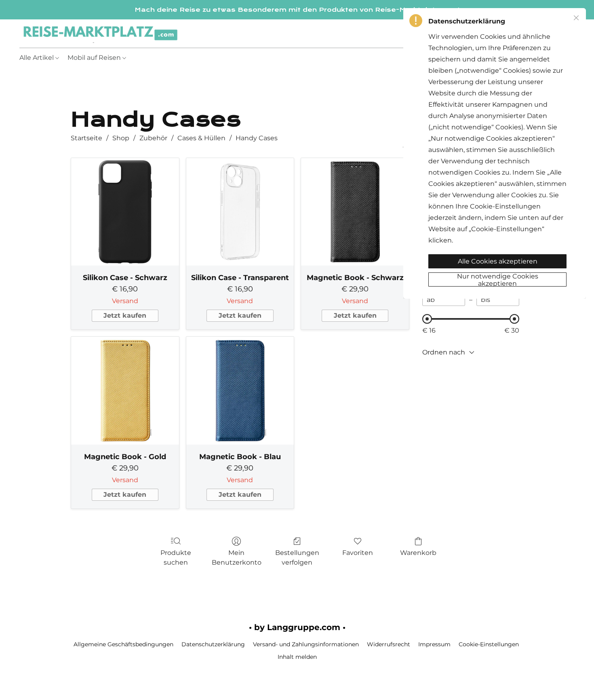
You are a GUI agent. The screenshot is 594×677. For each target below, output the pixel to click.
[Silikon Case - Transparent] (240, 212)
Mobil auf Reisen (94, 57)
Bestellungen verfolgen (297, 557)
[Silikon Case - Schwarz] (125, 212)
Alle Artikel (37, 57)
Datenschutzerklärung (213, 644)
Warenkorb (418, 553)
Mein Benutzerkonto (236, 557)
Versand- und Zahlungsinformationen (306, 644)
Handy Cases (257, 138)
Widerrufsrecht (388, 644)
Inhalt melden (297, 656)
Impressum (434, 644)
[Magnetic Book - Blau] (240, 391)
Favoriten (357, 553)
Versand (125, 301)
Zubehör (153, 138)
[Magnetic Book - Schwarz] (355, 212)
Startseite (86, 138)
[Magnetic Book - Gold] (125, 391)
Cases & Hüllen (201, 138)
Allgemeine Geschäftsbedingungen (123, 644)
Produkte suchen (175, 557)
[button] (100, 33)
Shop (120, 138)
